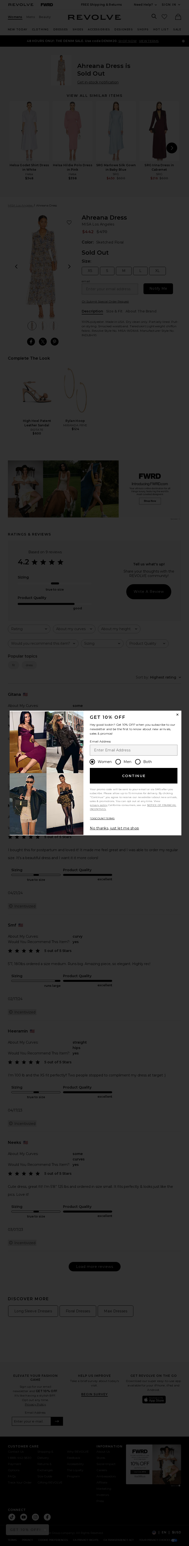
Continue (134, 776)
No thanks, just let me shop (114, 828)
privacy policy (98, 805)
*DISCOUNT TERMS (102, 818)
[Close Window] (177, 715)
